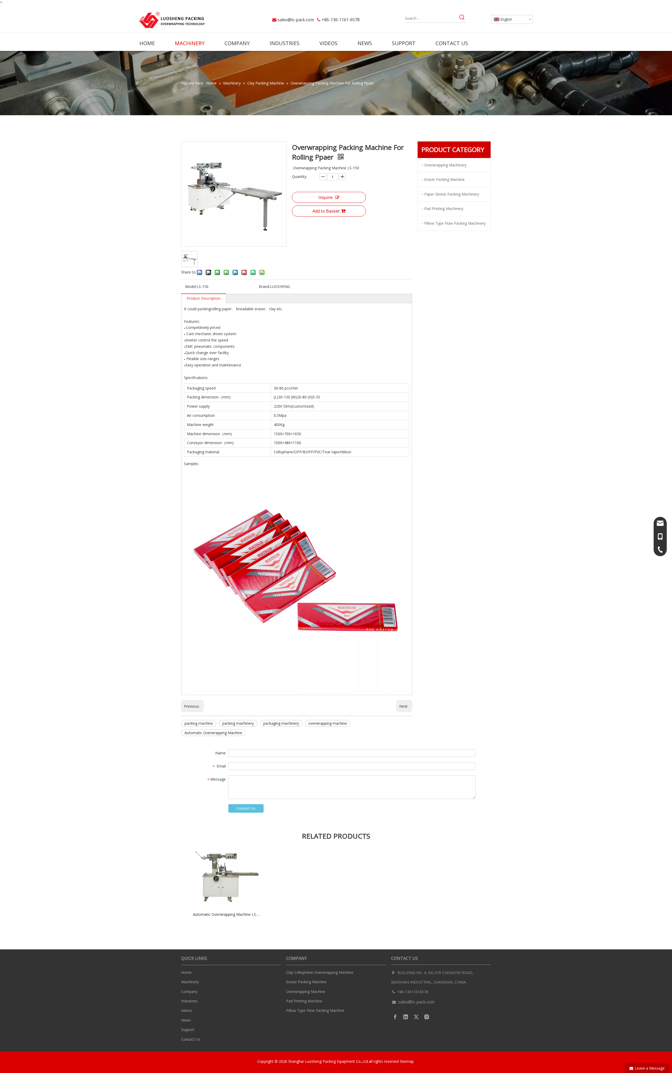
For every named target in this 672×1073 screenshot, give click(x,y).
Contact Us (246, 808)
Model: (191, 286)
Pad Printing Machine (304, 1000)
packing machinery (238, 723)
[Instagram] (427, 1017)
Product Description (203, 298)
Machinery (190, 981)
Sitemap (407, 1061)
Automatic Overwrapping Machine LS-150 (227, 914)
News (186, 1020)
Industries (189, 1000)
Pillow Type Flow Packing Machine (315, 1010)
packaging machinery (281, 723)
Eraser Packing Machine (444, 179)
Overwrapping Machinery (445, 164)
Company (189, 991)
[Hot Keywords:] (462, 18)
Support (188, 1029)
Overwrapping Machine (305, 991)
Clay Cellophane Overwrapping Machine (319, 972)
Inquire (325, 197)
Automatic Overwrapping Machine (213, 732)
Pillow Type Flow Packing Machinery (455, 223)
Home (186, 972)
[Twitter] (416, 1017)
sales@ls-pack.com (295, 20)
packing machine (199, 723)
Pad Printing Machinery (443, 208)
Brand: (264, 286)
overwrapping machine (327, 723)
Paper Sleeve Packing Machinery (451, 194)
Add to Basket (326, 211)
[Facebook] (395, 1017)
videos (186, 1010)
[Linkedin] (406, 1017)
